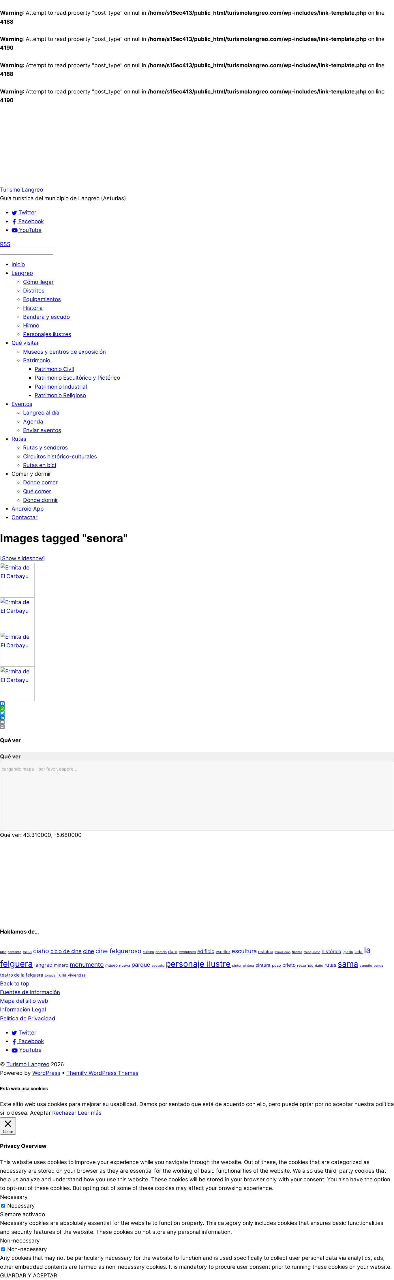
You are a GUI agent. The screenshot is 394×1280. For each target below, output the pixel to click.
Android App (28, 508)
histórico (331, 951)
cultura (148, 952)
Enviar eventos (42, 430)
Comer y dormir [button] (31, 474)
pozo (276, 965)
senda (378, 966)
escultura (244, 951)
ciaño (41, 951)
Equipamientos (42, 299)
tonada (50, 975)
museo (111, 965)
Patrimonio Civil (54, 369)
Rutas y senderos (45, 447)
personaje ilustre (198, 964)
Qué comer (37, 491)
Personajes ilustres (47, 334)
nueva (124, 965)
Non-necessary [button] (20, 1240)
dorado (161, 952)
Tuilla (61, 975)
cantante (14, 952)
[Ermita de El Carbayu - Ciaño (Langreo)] (17, 595)
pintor (236, 966)
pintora (248, 965)
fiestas (297, 952)
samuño (366, 966)
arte (3, 952)
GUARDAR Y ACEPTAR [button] (28, 1275)
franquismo (312, 952)
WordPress (46, 1073)
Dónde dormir (40, 500)
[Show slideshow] (22, 558)
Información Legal (23, 1009)
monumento (87, 964)
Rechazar (64, 1113)
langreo (43, 965)
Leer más (90, 1113)
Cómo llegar (38, 282)
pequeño (158, 966)
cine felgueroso (118, 951)
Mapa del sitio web (24, 1001)
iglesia (348, 952)
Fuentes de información (30, 992)
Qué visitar (25, 343)
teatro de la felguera (21, 975)
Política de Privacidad (27, 1018)
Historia (33, 308)
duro (172, 951)
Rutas (19, 439)
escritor (223, 951)
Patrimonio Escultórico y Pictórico (77, 377)
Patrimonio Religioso (60, 395)
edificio (205, 951)
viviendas (77, 975)
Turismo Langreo (27, 1064)
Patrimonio (36, 360)
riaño (319, 965)
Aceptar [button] (40, 1113)
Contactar (24, 517)
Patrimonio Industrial (61, 386)
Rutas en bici (39, 465)
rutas (330, 965)
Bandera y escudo (46, 317)
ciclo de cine (66, 951)
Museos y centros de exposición (64, 351)
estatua (265, 951)
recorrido (305, 965)
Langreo (22, 273)
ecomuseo (187, 952)
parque (141, 964)
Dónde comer (40, 482)
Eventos (22, 404)
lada (358, 951)
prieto (289, 965)
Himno (31, 325)
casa (27, 951)
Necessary (21, 1205)
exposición (282, 952)
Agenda (33, 421)
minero (61, 965)
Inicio (18, 264)
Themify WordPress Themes (102, 1073)
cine (88, 951)
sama (348, 964)
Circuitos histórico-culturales (60, 456)
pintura (263, 965)
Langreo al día (41, 412)
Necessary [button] (14, 1197)
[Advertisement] (173, 145)
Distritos (33, 290)
